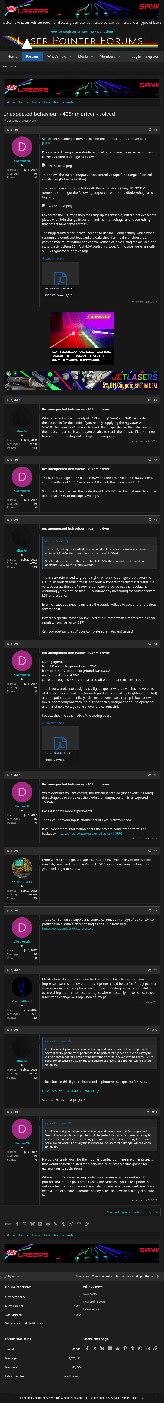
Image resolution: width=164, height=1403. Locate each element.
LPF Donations (102, 31)
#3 (155, 460)
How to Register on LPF (69, 31)
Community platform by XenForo (56, 1398)
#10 (154, 1030)
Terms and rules (102, 1276)
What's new (56, 56)
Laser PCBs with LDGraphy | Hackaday (70, 1090)
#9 (155, 970)
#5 (155, 644)
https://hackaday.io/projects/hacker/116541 (91, 833)
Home (12, 56)
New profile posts (94, 1301)
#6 (155, 775)
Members (107, 56)
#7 (155, 851)
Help (139, 1276)
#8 (155, 910)
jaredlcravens (72, 1376)
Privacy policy (124, 1276)
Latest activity (92, 1309)
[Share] (149, 129)
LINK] (47, 143)
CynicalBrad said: (56, 1041)
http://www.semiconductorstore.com (69, 928)
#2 (155, 400)
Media (83, 56)
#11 (154, 1112)
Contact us (82, 1276)
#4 (155, 519)
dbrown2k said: (55, 541)
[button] (70, 56)
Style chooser (16, 1276)
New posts (9, 66)
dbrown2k (13, 120)
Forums (32, 56)
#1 (155, 130)
